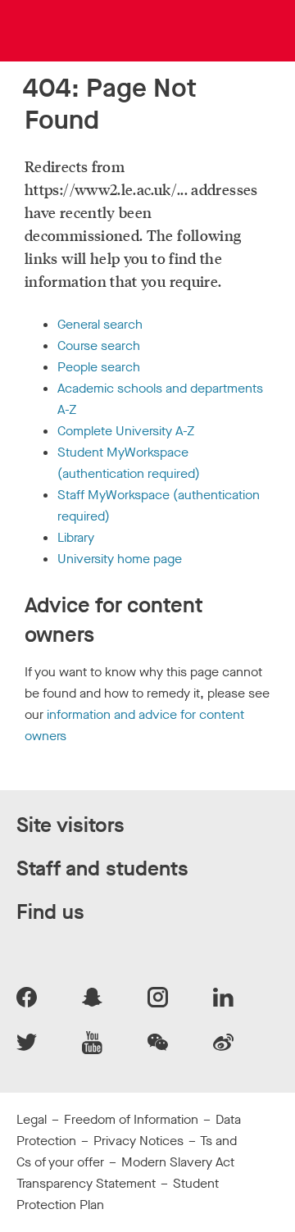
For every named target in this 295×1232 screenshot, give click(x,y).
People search (98, 366)
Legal (31, 1119)
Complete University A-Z (125, 430)
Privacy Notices (138, 1140)
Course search (98, 345)
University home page (119, 558)
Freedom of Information (131, 1119)
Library (75, 537)
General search (100, 324)
